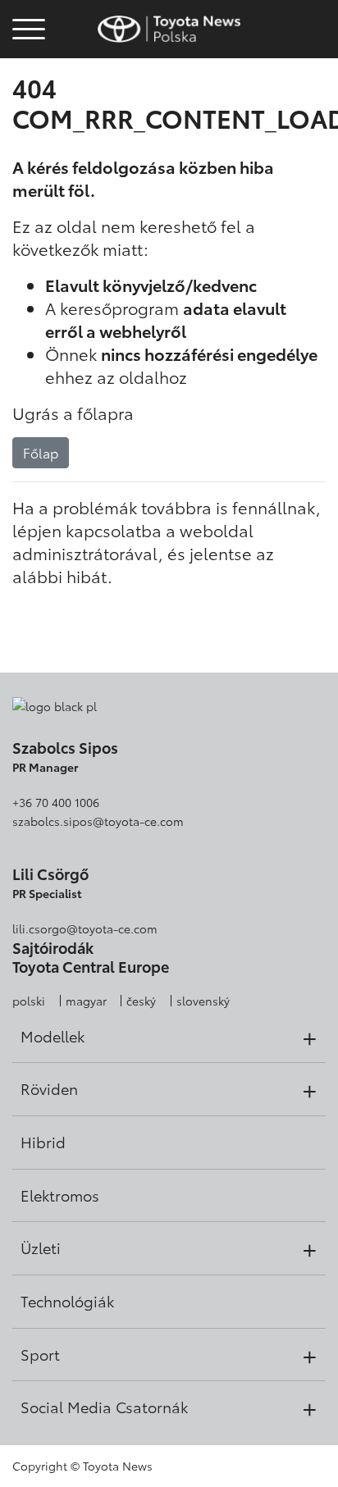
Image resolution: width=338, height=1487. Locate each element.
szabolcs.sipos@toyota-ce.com (98, 821)
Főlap (40, 452)
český (141, 1000)
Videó (26, 76)
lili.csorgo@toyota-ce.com (85, 928)
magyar (86, 1000)
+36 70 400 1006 (55, 802)
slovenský (203, 1000)
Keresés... (29, 121)
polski (28, 1000)
